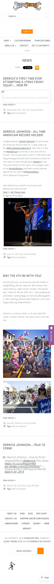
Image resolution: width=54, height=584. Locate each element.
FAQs (22, 513)
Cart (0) (27, 31)
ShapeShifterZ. (31, 538)
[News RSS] (36, 68)
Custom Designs (23, 40)
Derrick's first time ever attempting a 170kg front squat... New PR (23, 82)
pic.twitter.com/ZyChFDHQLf (22, 466)
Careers (25, 523)
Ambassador (11, 523)
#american (12, 151)
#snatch (37, 161)
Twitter (25, 24)
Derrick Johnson (26, 141)
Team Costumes (42, 40)
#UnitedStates (16, 168)
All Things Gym (18, 192)
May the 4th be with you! (22, 276)
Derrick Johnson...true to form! (24, 446)
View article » (9, 104)
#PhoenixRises (31, 171)
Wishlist (27, 528)
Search (36, 523)
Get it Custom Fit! (41, 45)
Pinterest (29, 24)
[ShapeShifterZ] (27, 2)
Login (27, 50)
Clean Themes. (10, 541)
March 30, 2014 (14, 472)
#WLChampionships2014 (19, 148)
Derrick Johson (19, 113)
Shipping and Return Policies (34, 518)
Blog (30, 513)
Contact (24, 45)
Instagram (32, 24)
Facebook (21, 24)
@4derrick (29, 461)
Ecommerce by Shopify (39, 541)
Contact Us (11, 518)
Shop (7, 40)
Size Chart (41, 513)
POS (20, 541)
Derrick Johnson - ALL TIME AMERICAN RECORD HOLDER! (24, 133)
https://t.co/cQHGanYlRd (20, 463)
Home (46, 523)
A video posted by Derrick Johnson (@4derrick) (25, 97)
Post (5, 192)
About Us (10, 45)
